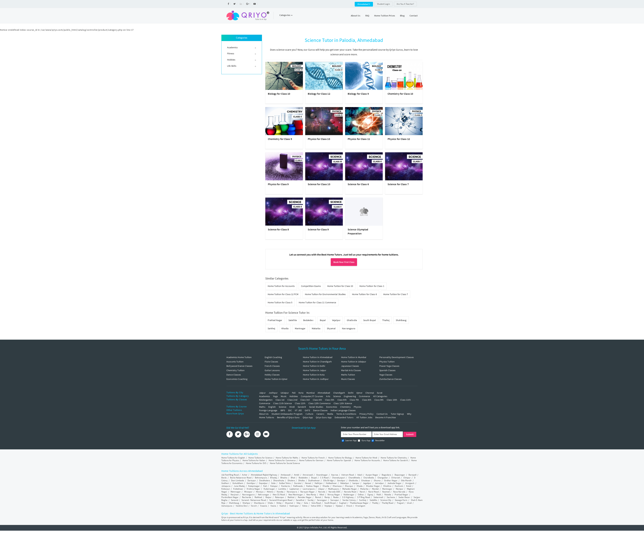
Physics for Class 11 (359, 139)
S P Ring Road (363, 497)
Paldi (379, 494)
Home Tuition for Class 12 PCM (283, 294)
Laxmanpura (309, 488)
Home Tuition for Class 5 (280, 302)
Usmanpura (226, 505)
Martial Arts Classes (351, 370)
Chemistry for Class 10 (400, 93)
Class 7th (354, 399)
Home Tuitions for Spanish (339, 460)
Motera (270, 491)
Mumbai (310, 392)
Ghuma (377, 480)
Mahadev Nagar (349, 488)
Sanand (234, 500)
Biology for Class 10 (279, 93)
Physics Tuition (387, 361)
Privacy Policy (366, 413)
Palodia (387, 494)
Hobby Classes (272, 374)
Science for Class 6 (358, 184)
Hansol (308, 483)
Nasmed (386, 491)
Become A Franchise (385, 417)
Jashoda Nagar (394, 483)
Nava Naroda (399, 491)
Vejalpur (336, 320)
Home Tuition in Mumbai (353, 357)
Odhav (361, 494)
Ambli (296, 474)
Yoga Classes (385, 374)
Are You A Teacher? (405, 4)
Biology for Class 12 (319, 93)
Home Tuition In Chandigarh (317, 361)
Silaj (299, 502)
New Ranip (311, 494)
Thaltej (385, 320)
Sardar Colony (349, 500)
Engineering (350, 396)
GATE (307, 410)
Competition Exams (311, 286)
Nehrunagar (263, 494)
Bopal (323, 320)
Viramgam (360, 505)
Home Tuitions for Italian (254, 460)
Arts (328, 396)
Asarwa (334, 474)
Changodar (383, 477)
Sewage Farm (401, 500)
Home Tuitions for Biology (340, 457)
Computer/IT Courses (312, 396)
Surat (379, 392)
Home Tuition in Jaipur (314, 370)
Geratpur (341, 480)
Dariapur (252, 480)
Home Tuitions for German (311, 460)
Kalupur (274, 486)
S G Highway (348, 497)
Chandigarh (339, 392)
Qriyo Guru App (324, 417)
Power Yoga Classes (389, 366)
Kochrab (399, 486)
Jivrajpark (409, 483)
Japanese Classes (350, 366)
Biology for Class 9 (358, 93)
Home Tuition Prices (384, 15)
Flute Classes (271, 361)
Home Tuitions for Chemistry (394, 457)
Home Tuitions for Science (260, 457)
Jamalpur (379, 483)
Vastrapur (294, 505)
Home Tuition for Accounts (281, 286)
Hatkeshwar (331, 483)
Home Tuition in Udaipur (353, 361)
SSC (290, 410)
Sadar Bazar (404, 497)
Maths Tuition (348, 374)
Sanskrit (302, 406)
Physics (357, 406)
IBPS (282, 410)
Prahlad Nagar (275, 320)
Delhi (350, 392)
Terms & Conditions (346, 413)
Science (337, 396)
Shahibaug (401, 320)
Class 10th (392, 399)
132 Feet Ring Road (230, 474)
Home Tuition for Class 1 (371, 286)
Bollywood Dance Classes (239, 366)
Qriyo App (308, 417)
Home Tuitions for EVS (256, 463)
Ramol (318, 497)
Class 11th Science (282, 403)
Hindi (292, 406)
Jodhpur (273, 392)
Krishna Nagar (253, 488)
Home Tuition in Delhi (314, 366)
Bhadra (283, 477)
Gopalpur (263, 483)
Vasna (273, 505)
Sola (306, 502)
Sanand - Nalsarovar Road (253, 500)
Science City (385, 500)
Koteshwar (238, 488)
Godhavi (225, 483)
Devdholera (264, 480)
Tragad (400, 502)
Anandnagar (322, 474)
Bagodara (386, 474)
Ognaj (370, 494)
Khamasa (337, 486)
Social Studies (316, 406)
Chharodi (395, 477)
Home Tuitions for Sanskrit (395, 460)
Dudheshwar (314, 480)
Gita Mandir (406, 480)
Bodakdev (308, 320)
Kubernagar (269, 488)
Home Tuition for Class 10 (340, 286)
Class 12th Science (343, 403)
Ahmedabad (363, 4)
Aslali (359, 474)
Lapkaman (294, 488)
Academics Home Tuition (239, 357)
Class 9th (379, 399)
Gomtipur (251, 483)
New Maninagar (295, 494)
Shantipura (259, 502)
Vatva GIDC (316, 505)
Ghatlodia (352, 320)
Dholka (301, 480)
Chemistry (345, 406)
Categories (285, 15)
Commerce (364, 396)
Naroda (321, 491)
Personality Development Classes (396, 357)
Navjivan (235, 494)
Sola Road (316, 502)
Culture (309, 413)
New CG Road (279, 494)
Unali (409, 502)
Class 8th (366, 399)
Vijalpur (339, 505)
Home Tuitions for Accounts (367, 460)
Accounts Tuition (235, 361)
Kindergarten (266, 399)
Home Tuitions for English (233, 457)
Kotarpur (225, 488)
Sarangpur (322, 500)
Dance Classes (233, 374)
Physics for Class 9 (278, 184)
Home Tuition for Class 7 (395, 294)
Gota (273, 483)
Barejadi (412, 474)
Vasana (263, 505)
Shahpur (247, 502)
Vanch (254, 505)
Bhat (293, 477)
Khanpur (349, 486)
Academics (264, 396)
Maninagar (300, 328)
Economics (331, 406)
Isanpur (355, 483)
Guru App (365, 440)
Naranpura (292, 491)
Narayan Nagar (307, 491)
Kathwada (298, 486)
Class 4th (317, 399)
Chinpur (407, 477)
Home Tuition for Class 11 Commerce (317, 302)
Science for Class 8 (278, 229)
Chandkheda (354, 477)
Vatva (305, 505)
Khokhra (387, 486)
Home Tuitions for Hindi (366, 457)
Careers (320, 413)
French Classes (272, 366)
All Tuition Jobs (364, 417)
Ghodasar (365, 480)
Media (330, 413)
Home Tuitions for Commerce (282, 460)
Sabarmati (378, 497)
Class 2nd (292, 399)
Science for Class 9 (318, 229)
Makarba (316, 328)
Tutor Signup (397, 413)
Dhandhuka (278, 480)
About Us (355, 15)
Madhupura (333, 488)
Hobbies (293, 396)
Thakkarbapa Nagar (359, 502)
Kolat (408, 486)
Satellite (292, 320)
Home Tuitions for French (313, 457)
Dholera (291, 480)
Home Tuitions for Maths (287, 457)
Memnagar (236, 491)
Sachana (391, 497)
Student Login (383, 4)
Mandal (375, 488)
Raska (336, 497)
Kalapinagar (254, 486)
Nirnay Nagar (334, 494)
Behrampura (261, 477)
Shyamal (331, 328)
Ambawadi (286, 474)
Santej (310, 500)
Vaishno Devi (242, 505)
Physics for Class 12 (399, 139)
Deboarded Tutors (344, 417)
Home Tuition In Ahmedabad (317, 357)
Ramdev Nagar (305, 497)
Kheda (360, 486)
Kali (265, 486)
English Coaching (273, 357)
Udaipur (285, 392)
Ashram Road (347, 474)
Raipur (268, 497)
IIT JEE (298, 410)
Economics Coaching (236, 379)
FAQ (367, 15)
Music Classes (348, 379)
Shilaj (279, 502)
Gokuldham (237, 483)
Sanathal (300, 500)
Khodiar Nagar (373, 486)
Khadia (284, 328)
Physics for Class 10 (319, 139)
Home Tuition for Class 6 (364, 294)
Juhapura (225, 486)
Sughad (342, 502)
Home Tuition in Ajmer (276, 379)
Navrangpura (348, 328)
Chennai (369, 392)
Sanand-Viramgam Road (280, 500)
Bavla (224, 477)
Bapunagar (400, 474)
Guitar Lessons (272, 370)
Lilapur (321, 488)
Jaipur (262, 392)
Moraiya (259, 491)
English (272, 406)
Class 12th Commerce (319, 403)
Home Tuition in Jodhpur (316, 379)
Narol (362, 491)
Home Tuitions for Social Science (285, 463)
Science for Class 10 (319, 184)
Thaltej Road (387, 502)
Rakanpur (279, 497)
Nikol (321, 494)
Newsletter (380, 440)
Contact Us (382, 413)
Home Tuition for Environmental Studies (325, 294)
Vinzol (349, 505)
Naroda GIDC (334, 491)
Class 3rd (305, 399)
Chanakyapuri (338, 477)
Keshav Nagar (312, 486)
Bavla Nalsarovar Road (240, 477)
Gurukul (298, 483)
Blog (402, 15)
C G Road (324, 477)
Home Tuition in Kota (314, 374)
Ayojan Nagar (372, 474)
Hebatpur (344, 483)
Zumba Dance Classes (390, 379)
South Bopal (369, 320)
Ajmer (359, 392)
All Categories (380, 396)
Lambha (282, 488)
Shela (270, 502)
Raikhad (258, 497)
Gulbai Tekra (285, 483)
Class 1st (280, 399)
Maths (262, 406)
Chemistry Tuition (235, 370)
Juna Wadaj (239, 486)
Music (283, 396)
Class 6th (342, 399)
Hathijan (319, 483)
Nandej (280, 491)
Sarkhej (271, 328)
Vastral (283, 505)
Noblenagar (348, 494)
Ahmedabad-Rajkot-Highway (264, 474)
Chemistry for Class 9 (280, 139)
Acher (244, 474)
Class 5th (329, 399)
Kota (301, 392)
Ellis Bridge (328, 480)
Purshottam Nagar (230, 497)
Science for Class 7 (398, 184)
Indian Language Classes (343, 410)
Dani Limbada (237, 480)
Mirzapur (248, 491)
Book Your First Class (343, 262)
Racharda (246, 497)
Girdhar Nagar (390, 480)
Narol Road (373, 491)
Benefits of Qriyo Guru (288, 417)
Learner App (351, 440)
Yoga (275, 396)
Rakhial (291, 497)
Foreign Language (268, 410)
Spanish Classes (387, 370)
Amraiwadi (308, 474)
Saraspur (334, 500)
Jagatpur (367, 483)
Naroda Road (350, 491)
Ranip (327, 497)
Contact (414, 15)
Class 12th (300, 403)
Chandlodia (368, 477)
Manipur (400, 488)
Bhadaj (273, 477)
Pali (294, 392)
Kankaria (285, 486)
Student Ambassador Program (287, 413)
